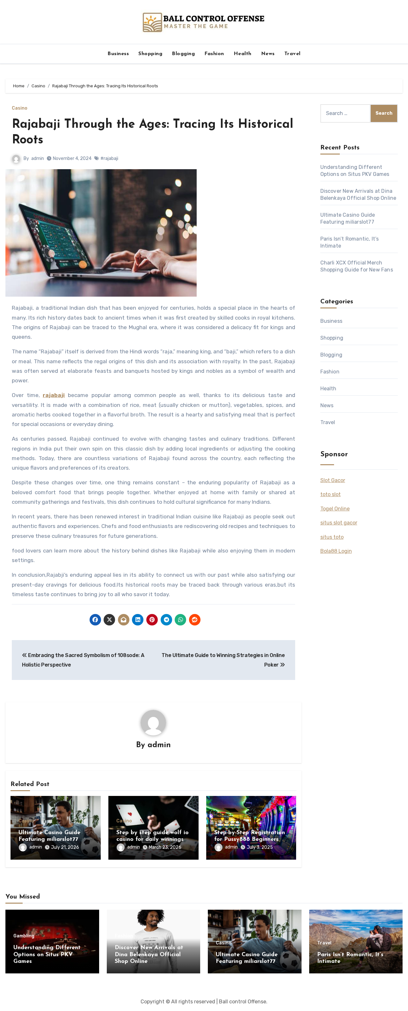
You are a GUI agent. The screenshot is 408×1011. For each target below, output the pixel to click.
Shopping (150, 53)
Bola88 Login (336, 551)
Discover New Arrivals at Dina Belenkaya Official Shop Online (149, 954)
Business (118, 53)
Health (242, 53)
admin (37, 158)
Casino (19, 108)
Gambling (23, 936)
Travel (292, 53)
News (268, 53)
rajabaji (54, 395)
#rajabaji (109, 158)
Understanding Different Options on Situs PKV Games (47, 954)
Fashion (214, 53)
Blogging (183, 53)
